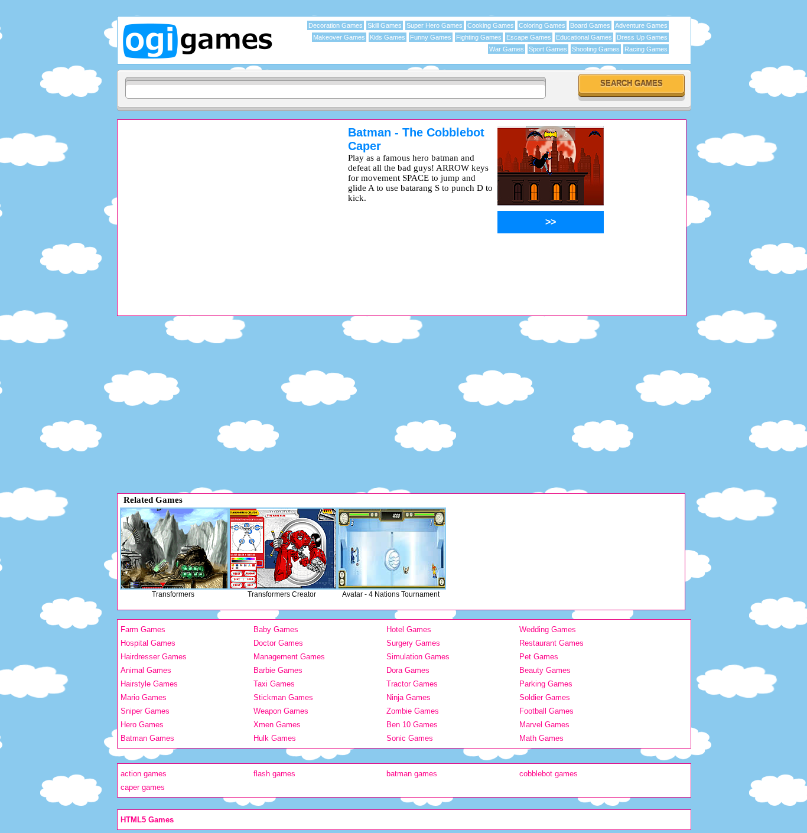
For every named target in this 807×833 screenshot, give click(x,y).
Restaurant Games (551, 643)
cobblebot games (548, 773)
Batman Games (147, 738)
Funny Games (430, 37)
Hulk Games (274, 738)
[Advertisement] (217, 208)
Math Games (541, 738)
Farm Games (143, 629)
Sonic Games (409, 738)
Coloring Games (542, 25)
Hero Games (142, 724)
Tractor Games (412, 683)
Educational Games (584, 37)
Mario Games (144, 697)
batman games (411, 773)
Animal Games (146, 670)
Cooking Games (490, 25)
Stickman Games (283, 697)
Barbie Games (277, 670)
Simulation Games (418, 656)
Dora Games (407, 670)
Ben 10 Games (412, 724)
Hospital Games (148, 643)
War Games (506, 49)
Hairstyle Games (149, 683)
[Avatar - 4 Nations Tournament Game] (391, 548)
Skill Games (384, 25)
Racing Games (646, 49)
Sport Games (548, 49)
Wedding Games (547, 629)
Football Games (546, 711)
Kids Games (387, 37)
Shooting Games (596, 49)
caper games (143, 787)
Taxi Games (274, 683)
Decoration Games (335, 25)
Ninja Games (408, 697)
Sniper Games (145, 711)
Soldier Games (544, 697)
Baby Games (275, 629)
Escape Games (528, 37)
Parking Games (545, 683)
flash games (274, 773)
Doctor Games (278, 643)
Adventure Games (641, 25)
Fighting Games (479, 37)
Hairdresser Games (154, 656)
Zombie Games (412, 711)
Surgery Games (413, 643)
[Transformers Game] (174, 548)
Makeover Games (339, 37)
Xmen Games (277, 724)
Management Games (289, 656)
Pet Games (538, 656)
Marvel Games (544, 724)
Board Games (590, 25)
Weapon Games (280, 711)
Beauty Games (545, 670)
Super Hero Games (434, 25)
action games (144, 773)
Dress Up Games (642, 37)
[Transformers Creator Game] (283, 548)
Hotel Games (408, 629)
